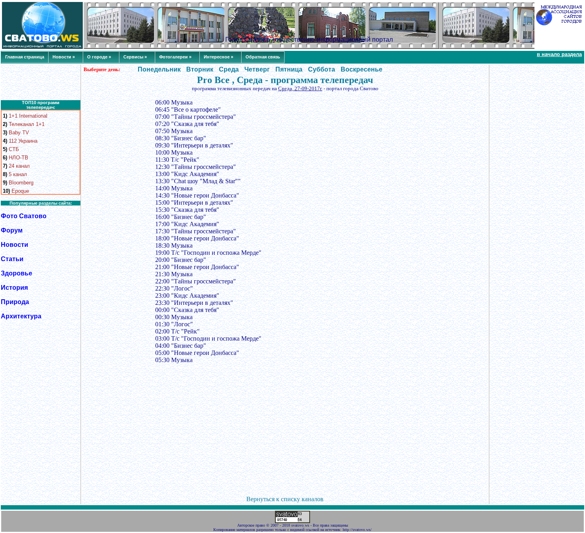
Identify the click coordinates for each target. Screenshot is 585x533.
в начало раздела (559, 54)
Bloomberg (21, 183)
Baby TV (19, 133)
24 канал (19, 166)
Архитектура (21, 316)
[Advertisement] (40, 82)
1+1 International (28, 116)
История (14, 287)
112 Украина (23, 141)
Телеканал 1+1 (27, 124)
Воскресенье (361, 69)
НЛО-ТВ (18, 158)
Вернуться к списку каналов (285, 499)
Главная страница (24, 56)
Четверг (257, 69)
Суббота (321, 69)
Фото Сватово (24, 216)
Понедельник (159, 69)
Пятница (288, 69)
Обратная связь (263, 56)
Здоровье (16, 273)
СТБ (14, 149)
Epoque (20, 191)
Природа (15, 301)
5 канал (18, 174)
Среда (229, 69)
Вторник (199, 69)
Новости (14, 244)
